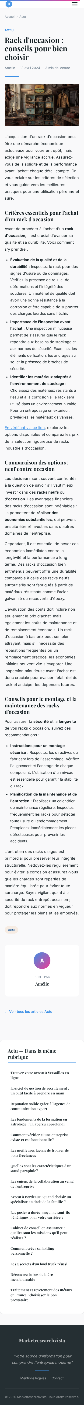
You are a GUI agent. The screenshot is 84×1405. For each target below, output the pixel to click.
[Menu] (74, 4)
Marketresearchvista (42, 1340)
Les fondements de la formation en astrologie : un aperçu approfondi (38, 1121)
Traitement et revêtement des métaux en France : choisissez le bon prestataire (41, 1294)
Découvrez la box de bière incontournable (31, 1277)
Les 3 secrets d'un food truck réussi (38, 1264)
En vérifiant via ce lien (25, 427)
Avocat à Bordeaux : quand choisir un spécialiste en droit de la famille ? (40, 1199)
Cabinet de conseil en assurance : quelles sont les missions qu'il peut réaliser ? (38, 1232)
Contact (58, 1378)
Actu (22, 16)
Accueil (10, 16)
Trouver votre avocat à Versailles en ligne (39, 1075)
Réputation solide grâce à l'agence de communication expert (40, 1106)
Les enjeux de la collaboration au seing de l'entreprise (42, 1183)
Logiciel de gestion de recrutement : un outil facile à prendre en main (39, 1090)
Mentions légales (33, 1378)
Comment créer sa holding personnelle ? (32, 1251)
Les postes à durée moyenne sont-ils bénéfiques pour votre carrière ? (40, 1215)
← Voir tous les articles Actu (28, 1011)
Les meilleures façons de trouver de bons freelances (39, 1152)
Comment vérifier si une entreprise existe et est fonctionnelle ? (39, 1137)
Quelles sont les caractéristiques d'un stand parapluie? (40, 1168)
